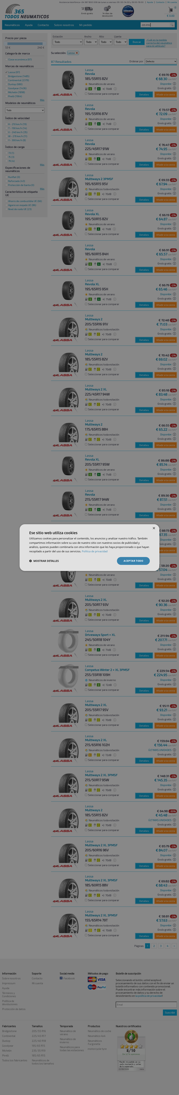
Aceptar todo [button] (133, 560)
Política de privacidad (95, 551)
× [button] (153, 528)
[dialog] (89, 547)
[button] (44, 561)
